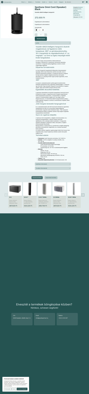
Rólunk (23, 2)
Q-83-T (26, 197)
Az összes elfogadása (22, 388)
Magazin (61, 2)
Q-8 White (56, 197)
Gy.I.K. (55, 2)
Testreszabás (7, 388)
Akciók (43, 2)
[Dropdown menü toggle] (25, 2)
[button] (31, 7)
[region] (15, 384)
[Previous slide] (6, 195)
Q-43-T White (42, 197)
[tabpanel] (44, 195)
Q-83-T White (72, 197)
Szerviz (50, 2)
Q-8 (10, 197)
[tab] (37, 177)
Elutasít (14, 388)
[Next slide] (82, 195)
